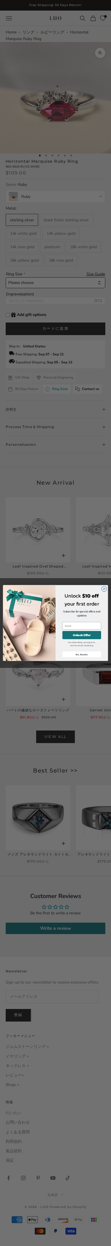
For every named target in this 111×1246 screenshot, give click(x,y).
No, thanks (82, 654)
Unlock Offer (82, 635)
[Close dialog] (104, 588)
